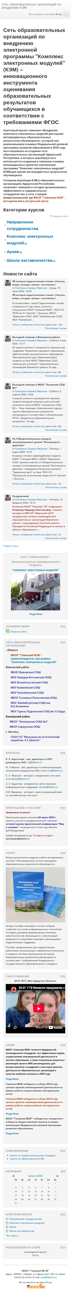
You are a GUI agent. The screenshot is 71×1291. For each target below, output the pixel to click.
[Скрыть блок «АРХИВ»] (62, 1045)
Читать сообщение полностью (28, 324)
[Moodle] (35, 1285)
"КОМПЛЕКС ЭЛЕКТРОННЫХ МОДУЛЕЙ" (35, 570)
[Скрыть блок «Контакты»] (62, 753)
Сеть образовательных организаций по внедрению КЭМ (31, 6)
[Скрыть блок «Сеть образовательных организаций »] (62, 643)
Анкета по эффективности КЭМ (27, 1158)
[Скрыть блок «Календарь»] (62, 1172)
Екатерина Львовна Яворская (31, 287)
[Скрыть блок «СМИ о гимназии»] (62, 977)
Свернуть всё (60, 216)
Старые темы (10, 545)
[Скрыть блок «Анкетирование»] (62, 1151)
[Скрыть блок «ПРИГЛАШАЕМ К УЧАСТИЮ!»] (62, 808)
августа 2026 (35, 1175)
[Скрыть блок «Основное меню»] (62, 627)
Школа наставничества (29, 260)
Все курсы (12, 1235)
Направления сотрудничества (25, 1218)
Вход (58, 14)
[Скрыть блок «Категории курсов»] (62, 1215)
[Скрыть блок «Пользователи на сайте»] (62, 1248)
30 (55, 1199)
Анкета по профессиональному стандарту (33, 1155)
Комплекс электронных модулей (26, 1222)
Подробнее (12, 1078)
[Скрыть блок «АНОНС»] (62, 853)
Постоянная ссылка (56, 328)
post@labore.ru (49, 1277)
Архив (13, 251)
